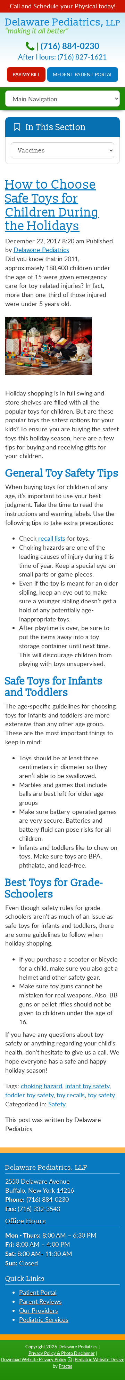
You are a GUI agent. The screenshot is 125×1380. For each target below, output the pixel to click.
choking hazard (41, 1086)
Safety (57, 1104)
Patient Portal (38, 1292)
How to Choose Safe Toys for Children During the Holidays (52, 205)
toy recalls (71, 1095)
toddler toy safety (29, 1095)
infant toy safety (87, 1086)
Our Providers (38, 1310)
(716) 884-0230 (70, 46)
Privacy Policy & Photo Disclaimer (61, 1353)
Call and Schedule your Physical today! (63, 6)
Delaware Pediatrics (41, 249)
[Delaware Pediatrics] (62, 25)
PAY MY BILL (26, 74)
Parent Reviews (40, 1301)
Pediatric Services (43, 1319)
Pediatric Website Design (99, 1359)
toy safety (101, 1095)
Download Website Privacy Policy (33, 1359)
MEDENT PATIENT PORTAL (82, 74)
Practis (65, 1366)
